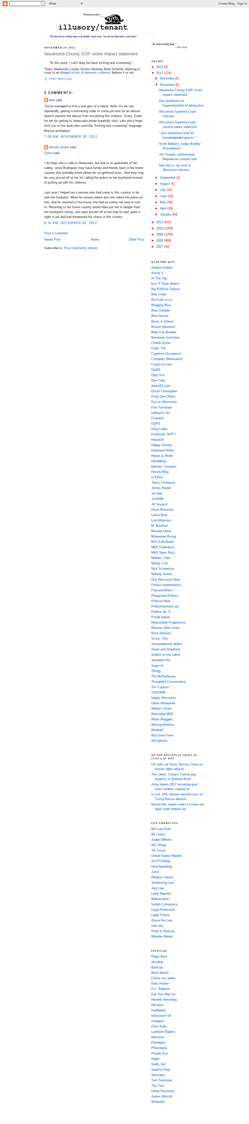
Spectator (158, 1075)
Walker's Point (161, 708)
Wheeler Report (162, 936)
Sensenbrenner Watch (166, 644)
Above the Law (161, 920)
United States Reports (166, 856)
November (167, 85)
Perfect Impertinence (166, 585)
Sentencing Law (162, 882)
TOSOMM (158, 692)
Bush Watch (160, 973)
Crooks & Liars (161, 364)
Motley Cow (159, 563)
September (168, 177)
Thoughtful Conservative (168, 682)
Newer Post (52, 239)
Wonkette (158, 1102)
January (166, 214)
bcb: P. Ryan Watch (165, 283)
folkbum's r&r (160, 413)
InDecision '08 (161, 1015)
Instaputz (157, 1021)
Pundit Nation (160, 617)
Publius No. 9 (160, 612)
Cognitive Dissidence (166, 353)
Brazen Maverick (163, 327)
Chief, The (158, 348)
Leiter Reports (161, 893)
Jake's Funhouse (163, 482)
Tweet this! (56, 78)
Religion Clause (162, 877)
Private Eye (159, 1053)
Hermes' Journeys (164, 466)
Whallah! (157, 730)
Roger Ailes (159, 956)
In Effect (157, 477)
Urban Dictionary (163, 1091)
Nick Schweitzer (162, 568)
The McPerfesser (163, 676)
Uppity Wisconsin (163, 698)
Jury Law (157, 888)
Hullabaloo (158, 1010)
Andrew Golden (162, 267)
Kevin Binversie (162, 509)
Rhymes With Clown (165, 628)
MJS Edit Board (162, 542)
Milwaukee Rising (163, 536)
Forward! (157, 418)
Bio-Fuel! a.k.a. (162, 300)
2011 (160, 222)
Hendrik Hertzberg (164, 999)
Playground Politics (164, 595)
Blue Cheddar (160, 310)
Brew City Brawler (163, 332)
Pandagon (158, 1042)
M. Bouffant (159, 526)
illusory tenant (59, 147)
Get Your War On (163, 994)
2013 (160, 67)
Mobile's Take (160, 558)
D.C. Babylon (160, 989)
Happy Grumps (161, 445)
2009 (160, 234)
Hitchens (157, 1005)
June (164, 196)
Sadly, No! (158, 1064)
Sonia (48, 153)
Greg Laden (159, 429)
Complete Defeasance (166, 359)
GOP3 (155, 423)
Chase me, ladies (163, 978)
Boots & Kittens (162, 321)
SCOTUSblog (160, 861)
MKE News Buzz (163, 552)
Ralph (155, 1059)
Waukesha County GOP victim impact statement (91, 53)
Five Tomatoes (161, 407)
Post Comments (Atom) (80, 248)
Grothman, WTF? (163, 434)
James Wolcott (161, 1096)
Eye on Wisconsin (164, 402)
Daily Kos (158, 375)
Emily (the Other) (163, 396)
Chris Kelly (159, 1026)
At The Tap (159, 278)
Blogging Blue (161, 305)
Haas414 (157, 439)
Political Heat (160, 601)
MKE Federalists (163, 547)
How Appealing (161, 866)
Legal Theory (160, 915)
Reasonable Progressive (168, 622)
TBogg (155, 671)
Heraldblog (158, 461)
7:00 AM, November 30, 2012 (70, 136)
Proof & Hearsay (163, 931)
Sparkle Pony (160, 1069)
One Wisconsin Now (165, 579)
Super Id (157, 665)
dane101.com (160, 386)
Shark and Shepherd (165, 649)
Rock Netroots (161, 633)
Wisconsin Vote (162, 735)
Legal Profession (163, 909)
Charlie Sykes (161, 343)
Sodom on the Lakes (165, 654)
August (165, 184)
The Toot (157, 1085)
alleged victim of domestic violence (85, 72)
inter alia (157, 926)
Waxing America (162, 724)
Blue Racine (159, 316)
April (163, 208)
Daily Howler (160, 983)
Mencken (157, 1037)
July (163, 190)
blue (52, 100)
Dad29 (155, 369)
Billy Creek (159, 294)
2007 (160, 246)
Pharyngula (159, 1048)
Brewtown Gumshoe (165, 337)
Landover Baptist (163, 1032)
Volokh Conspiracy (164, 904)
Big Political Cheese (165, 289)
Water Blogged (161, 719)
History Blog (160, 472)
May (163, 202)
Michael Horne (161, 531)
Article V (157, 273)
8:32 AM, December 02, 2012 (70, 223)
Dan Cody (158, 380)
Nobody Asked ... (163, 574)
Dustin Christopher (164, 391)
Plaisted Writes (162, 590)
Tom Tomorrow (161, 1080)
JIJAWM (157, 499)
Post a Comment (56, 233)
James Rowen (161, 488)
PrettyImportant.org (164, 606)
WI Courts (158, 834)
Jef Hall (156, 493)
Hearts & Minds (162, 456)
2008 (160, 240)
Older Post (136, 239)
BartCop (157, 967)
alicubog (157, 962)
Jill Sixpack (159, 504)
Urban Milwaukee (163, 703)
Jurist (155, 872)
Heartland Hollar (162, 450)
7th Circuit (158, 850)
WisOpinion (159, 741)
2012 (160, 73)
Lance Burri (159, 515)
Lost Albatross (161, 520)
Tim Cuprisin (160, 687)
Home (95, 239)
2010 (160, 228)
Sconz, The (159, 638)
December (167, 78)
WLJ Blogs (159, 845)
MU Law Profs (161, 829)
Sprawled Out (160, 660)
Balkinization (160, 899)
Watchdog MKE (162, 714)
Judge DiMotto (161, 839)
